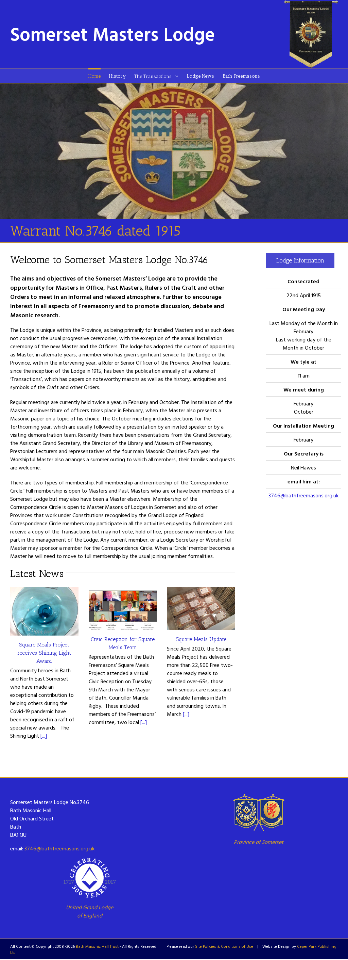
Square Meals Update (201, 639)
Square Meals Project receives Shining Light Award (44, 652)
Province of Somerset (258, 842)
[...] (43, 736)
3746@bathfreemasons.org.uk (303, 495)
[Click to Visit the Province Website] (258, 812)
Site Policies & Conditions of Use (224, 946)
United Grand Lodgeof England (89, 911)
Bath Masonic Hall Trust (97, 946)
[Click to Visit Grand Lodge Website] (89, 878)
